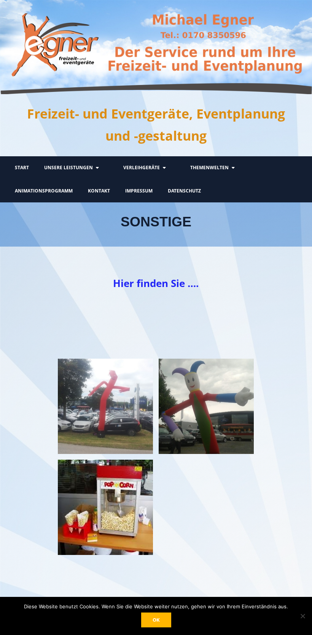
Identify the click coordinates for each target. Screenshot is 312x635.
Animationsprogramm (44, 191)
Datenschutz (184, 191)
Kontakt (99, 191)
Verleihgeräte (141, 167)
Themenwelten (209, 167)
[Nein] (302, 616)
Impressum (139, 191)
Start (22, 167)
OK (156, 619)
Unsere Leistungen (68, 167)
